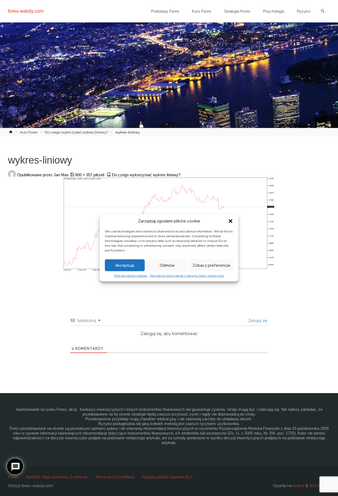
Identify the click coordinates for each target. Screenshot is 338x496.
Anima (298, 485)
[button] (230, 221)
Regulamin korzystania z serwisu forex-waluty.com (187, 276)
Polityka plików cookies (130, 276)
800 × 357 (84, 175)
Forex (13, 477)
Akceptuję (124, 265)
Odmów (167, 265)
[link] (322, 11)
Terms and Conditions (114, 477)
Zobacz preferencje (211, 265)
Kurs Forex (28, 132)
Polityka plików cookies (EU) (166, 477)
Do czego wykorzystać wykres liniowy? (76, 132)
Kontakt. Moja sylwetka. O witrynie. (56, 477)
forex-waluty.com (26, 11)
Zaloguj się (257, 320)
